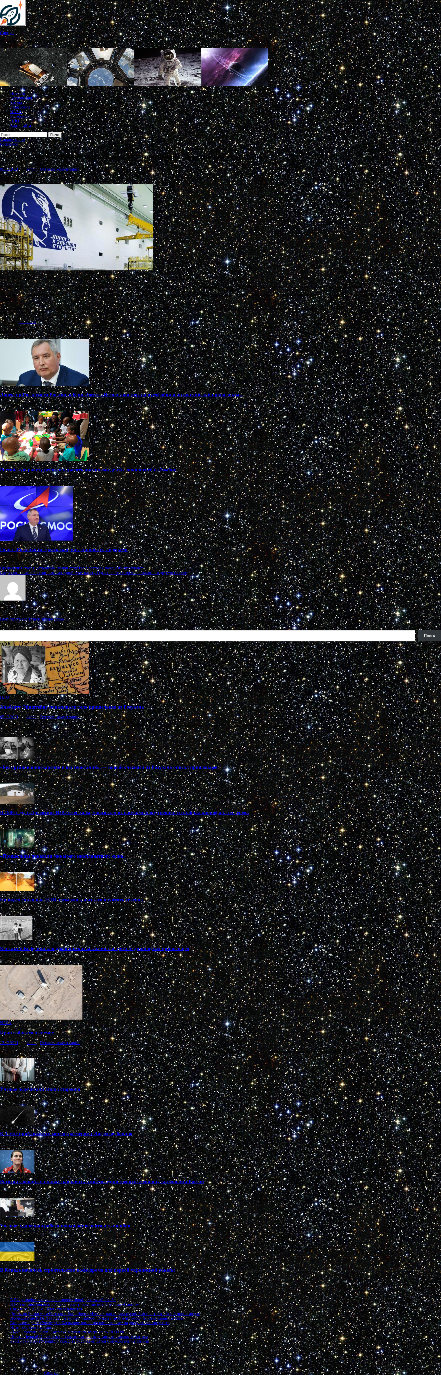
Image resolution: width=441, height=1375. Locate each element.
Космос (16, 102)
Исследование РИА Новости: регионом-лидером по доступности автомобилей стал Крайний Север (97, 1318)
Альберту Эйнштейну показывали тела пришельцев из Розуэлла (72, 707)
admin (31, 169)
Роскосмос (19, 116)
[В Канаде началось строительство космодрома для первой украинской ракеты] (17, 1260)
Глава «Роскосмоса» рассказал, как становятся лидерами (64, 549)
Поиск (5, 628)
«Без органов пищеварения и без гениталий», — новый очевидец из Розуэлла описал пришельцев (108, 767)
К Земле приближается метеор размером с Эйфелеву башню (66, 1133)
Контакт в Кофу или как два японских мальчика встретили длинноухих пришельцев (94, 948)
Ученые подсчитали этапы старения (40, 1089)
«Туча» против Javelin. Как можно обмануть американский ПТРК (67, 1332)
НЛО (14, 121)
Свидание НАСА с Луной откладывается (46, 1309)
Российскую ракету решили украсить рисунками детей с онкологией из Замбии (88, 469)
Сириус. (7, 33)
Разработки (20, 107)
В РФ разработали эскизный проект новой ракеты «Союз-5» (63, 1300)
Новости (17, 93)
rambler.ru (27, 321)
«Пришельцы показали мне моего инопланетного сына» (63, 856)
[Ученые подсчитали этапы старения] (17, 1079)
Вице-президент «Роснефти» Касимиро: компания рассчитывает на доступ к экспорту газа (89, 1323)
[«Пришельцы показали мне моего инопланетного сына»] (17, 846)
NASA (16, 112)
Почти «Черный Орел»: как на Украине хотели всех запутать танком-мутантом (79, 1336)
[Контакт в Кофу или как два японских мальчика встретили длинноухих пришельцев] (16, 938)
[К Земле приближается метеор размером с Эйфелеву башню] (17, 1123)
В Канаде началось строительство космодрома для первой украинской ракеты (87, 1270)
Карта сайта (20, 125)
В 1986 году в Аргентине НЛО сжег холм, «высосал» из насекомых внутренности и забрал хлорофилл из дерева (124, 812)
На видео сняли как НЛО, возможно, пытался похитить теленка (71, 899)
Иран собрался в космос (27, 1032)
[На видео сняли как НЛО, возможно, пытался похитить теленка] (17, 890)
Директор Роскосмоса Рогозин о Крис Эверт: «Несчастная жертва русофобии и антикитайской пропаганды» (121, 394)
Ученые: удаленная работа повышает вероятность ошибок (65, 1225)
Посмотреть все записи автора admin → (34, 619)
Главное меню (12, 139)
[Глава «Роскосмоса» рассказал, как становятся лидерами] (36, 539)
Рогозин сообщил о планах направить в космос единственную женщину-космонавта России (102, 1181)
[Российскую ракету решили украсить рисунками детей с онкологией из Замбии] (44, 460)
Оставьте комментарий (60, 169)
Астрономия (21, 98)
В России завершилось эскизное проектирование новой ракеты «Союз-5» (74, 1304)
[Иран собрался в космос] (41, 1018)
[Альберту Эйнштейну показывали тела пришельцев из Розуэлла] (44, 692)
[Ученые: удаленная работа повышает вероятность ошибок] (17, 1216)
